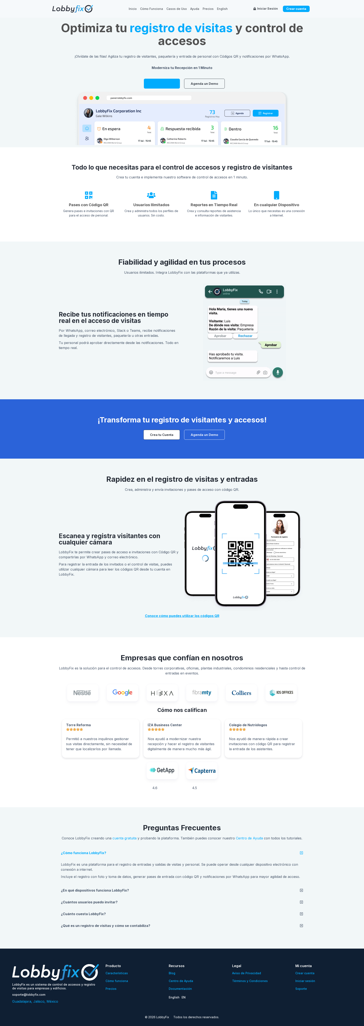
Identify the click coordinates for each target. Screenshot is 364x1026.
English (222, 8)
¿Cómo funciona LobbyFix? (83, 853)
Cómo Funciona (151, 8)
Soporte (301, 988)
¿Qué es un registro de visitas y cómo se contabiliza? (105, 926)
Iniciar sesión (305, 981)
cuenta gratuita (124, 838)
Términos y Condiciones (250, 981)
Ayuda (194, 8)
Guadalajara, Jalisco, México (35, 1001)
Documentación (180, 988)
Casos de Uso (176, 8)
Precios (208, 8)
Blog (172, 973)
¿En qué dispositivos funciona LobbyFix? (95, 890)
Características (117, 973)
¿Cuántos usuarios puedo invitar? (89, 902)
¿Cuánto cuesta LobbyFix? (83, 914)
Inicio (133, 8)
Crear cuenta (304, 973)
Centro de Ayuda (249, 838)
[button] (182, 853)
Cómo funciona (117, 981)
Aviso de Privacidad (246, 973)
